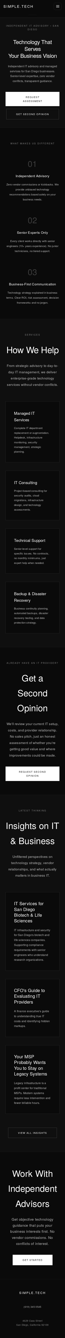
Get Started (33, 1260)
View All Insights (32, 1132)
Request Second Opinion (32, 773)
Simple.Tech (18, 6)
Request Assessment (32, 99)
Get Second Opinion (32, 114)
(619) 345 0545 (32, 1306)
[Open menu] (58, 6)
